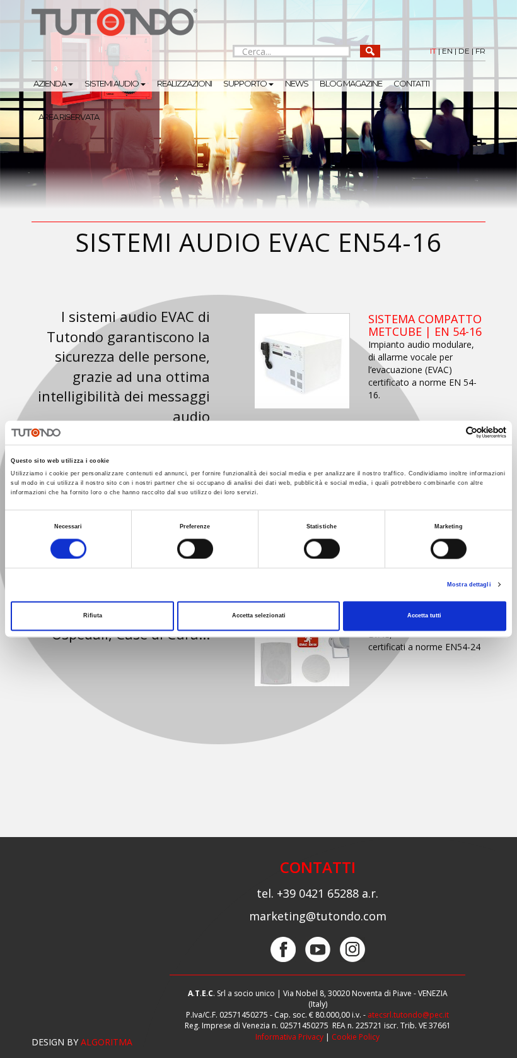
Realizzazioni (184, 83)
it (433, 51)
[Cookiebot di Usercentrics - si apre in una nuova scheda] (451, 433)
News (296, 83)
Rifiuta (92, 616)
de (464, 51)
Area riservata (68, 117)
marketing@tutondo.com (317, 916)
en (447, 51)
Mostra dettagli (469, 584)
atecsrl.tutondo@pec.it (408, 1014)
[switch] (195, 548)
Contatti (411, 83)
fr (480, 51)
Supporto (245, 83)
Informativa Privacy (289, 1036)
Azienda (49, 83)
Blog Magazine (351, 83)
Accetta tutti (424, 616)
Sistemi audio (111, 83)
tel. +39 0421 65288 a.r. (317, 893)
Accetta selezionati (259, 616)
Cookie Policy (356, 1036)
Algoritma (106, 1042)
